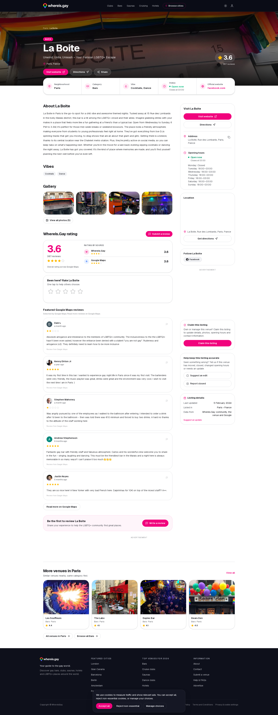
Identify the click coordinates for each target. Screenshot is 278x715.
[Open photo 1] (58, 203)
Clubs (110, 5)
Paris (45, 28)
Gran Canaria (98, 669)
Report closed (198, 383)
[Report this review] (167, 324)
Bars (120, 5)
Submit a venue (201, 674)
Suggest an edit (198, 375)
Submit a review (161, 233)
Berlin (94, 680)
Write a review (157, 523)
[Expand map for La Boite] (208, 214)
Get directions (206, 238)
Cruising (143, 5)
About (196, 663)
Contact (197, 669)
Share (104, 72)
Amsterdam (97, 685)
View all (230, 572)
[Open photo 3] (124, 203)
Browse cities (175, 5)
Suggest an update (193, 420)
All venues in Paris (56, 636)
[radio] (50, 291)
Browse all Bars (85, 636)
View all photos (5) (60, 220)
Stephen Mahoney (64, 399)
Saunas (131, 5)
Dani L (57, 323)
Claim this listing (207, 343)
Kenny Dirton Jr (62, 361)
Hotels (155, 5)
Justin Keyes (61, 476)
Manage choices (155, 706)
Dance (62, 174)
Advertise (198, 685)
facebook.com (216, 87)
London (95, 663)
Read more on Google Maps (61, 506)
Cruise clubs (148, 669)
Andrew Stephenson (65, 438)
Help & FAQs (199, 680)
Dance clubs (148, 680)
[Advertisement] (207, 294)
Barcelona (96, 674)
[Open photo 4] (157, 203)
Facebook (194, 259)
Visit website (53, 72)
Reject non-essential (127, 706)
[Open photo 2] (91, 203)
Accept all (104, 706)
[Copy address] (229, 137)
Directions (79, 72)
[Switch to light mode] (225, 6)
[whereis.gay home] (55, 5)
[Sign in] (232, 6)
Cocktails (49, 174)
